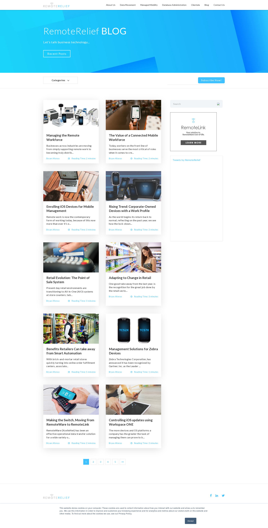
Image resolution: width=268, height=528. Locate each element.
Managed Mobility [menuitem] (149, 5)
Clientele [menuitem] (195, 5)
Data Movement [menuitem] (128, 5)
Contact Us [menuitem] (219, 5)
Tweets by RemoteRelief (187, 159)
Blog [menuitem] (207, 5)
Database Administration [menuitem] (174, 5)
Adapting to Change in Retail (130, 278)
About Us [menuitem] (110, 5)
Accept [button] (191, 520)
